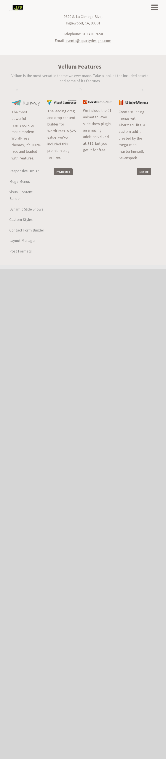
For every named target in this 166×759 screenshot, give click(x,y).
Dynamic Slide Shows (26, 209)
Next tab (143, 171)
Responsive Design (24, 170)
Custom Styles (21, 219)
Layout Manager (22, 240)
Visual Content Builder (21, 195)
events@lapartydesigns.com (88, 40)
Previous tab (63, 171)
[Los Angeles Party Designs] (16, 8)
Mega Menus (19, 181)
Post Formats (20, 251)
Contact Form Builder (26, 230)
